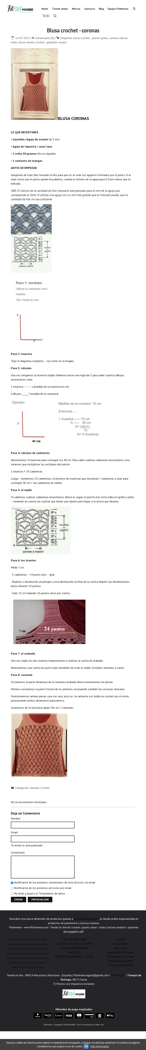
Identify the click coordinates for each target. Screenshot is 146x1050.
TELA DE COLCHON (74, 939)
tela (33, 958)
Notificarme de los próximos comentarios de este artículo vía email (54, 882)
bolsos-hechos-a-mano (20, 939)
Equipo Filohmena (118, 8)
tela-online (41, 962)
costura (28, 944)
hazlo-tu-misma (40, 953)
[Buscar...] (55, 16)
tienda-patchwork (34, 967)
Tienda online (60, 8)
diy (22, 948)
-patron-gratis (99, 38)
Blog (101, 8)
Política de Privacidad (120, 952)
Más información (99, 1046)
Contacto (89, 8)
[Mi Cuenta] (134, 8)
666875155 (118, 975)
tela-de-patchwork (26, 962)
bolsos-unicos (40, 939)
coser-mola (18, 944)
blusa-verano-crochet (32, 42)
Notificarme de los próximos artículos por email (42, 888)
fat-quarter (30, 948)
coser (9, 944)
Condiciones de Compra (120, 956)
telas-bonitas (18, 967)
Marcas (76, 8)
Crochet (45, 788)
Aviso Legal (120, 948)
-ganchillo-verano (56, 42)
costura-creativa (40, 944)
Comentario (18, 852)
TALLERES (74, 952)
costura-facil (14, 948)
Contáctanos (120, 943)
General (34, 788)
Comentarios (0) (44, 38)
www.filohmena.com (86, 918)
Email (14, 832)
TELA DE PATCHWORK (74, 948)
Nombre (15, 818)
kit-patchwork (13, 958)
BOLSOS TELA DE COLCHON (74, 943)
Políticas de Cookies (121, 965)
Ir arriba (120, 939)
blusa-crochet (81, 38)
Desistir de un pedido (120, 961)
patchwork (25, 958)
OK (86, 1046)
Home (44, 8)
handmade (26, 953)
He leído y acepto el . (40, 893)
